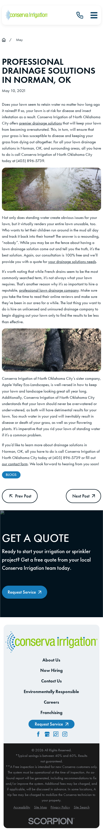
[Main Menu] (94, 15)
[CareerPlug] (56, 734)
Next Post (81, 496)
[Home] (27, 15)
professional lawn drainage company (49, 290)
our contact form (15, 463)
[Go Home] (4, 40)
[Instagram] (65, 734)
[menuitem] (21, 807)
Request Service (22, 592)
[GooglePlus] (47, 734)
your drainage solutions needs (72, 261)
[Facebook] (38, 734)
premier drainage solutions (40, 123)
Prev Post (23, 496)
